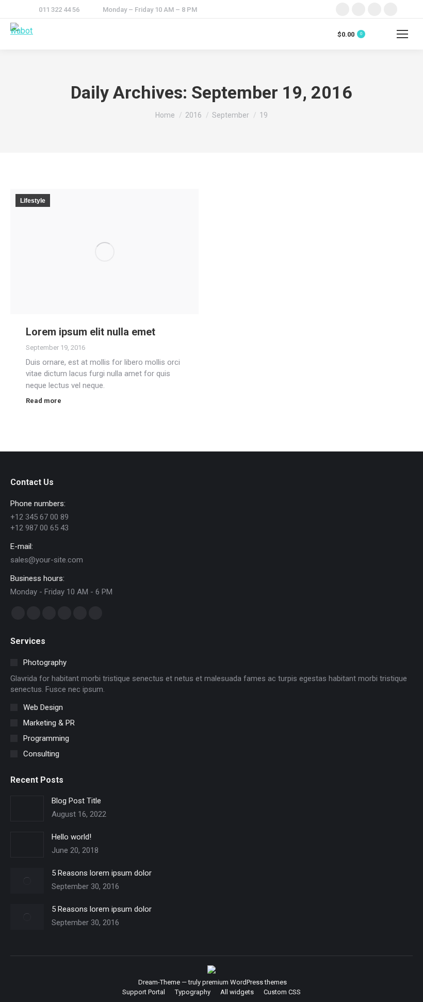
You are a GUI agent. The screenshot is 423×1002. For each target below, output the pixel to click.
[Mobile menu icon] (402, 34)
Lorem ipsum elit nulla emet (90, 332)
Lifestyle (32, 200)
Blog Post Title (76, 800)
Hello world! (71, 837)
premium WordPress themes (244, 982)
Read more (43, 401)
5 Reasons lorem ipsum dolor (102, 873)
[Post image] (27, 808)
